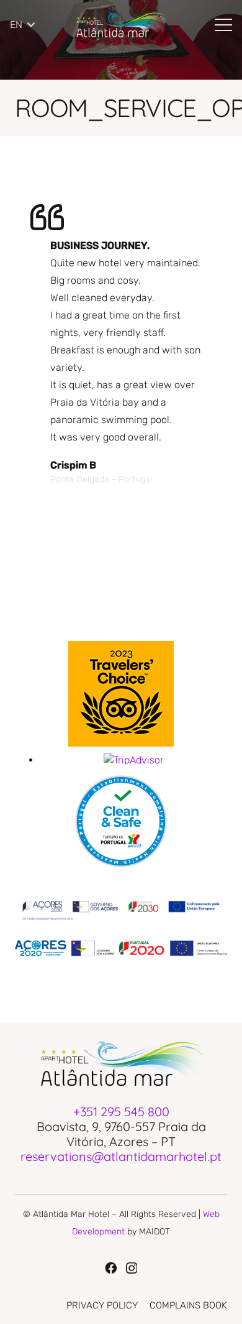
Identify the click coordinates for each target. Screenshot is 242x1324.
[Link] (120, 25)
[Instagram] (131, 1268)
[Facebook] (111, 1268)
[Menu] (223, 24)
